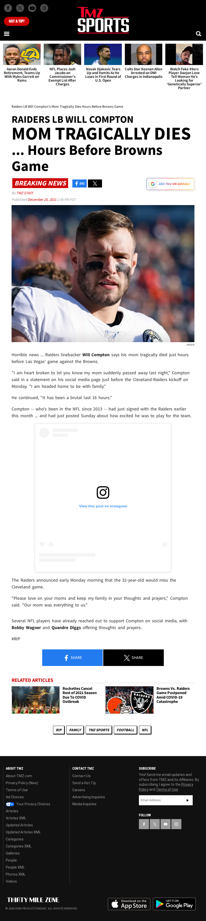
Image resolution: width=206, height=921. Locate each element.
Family (75, 729)
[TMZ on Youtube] (32, 8)
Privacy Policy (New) (22, 783)
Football (125, 729)
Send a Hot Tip (84, 783)
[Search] (199, 34)
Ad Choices (15, 797)
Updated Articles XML (23, 832)
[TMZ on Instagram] (44, 8)
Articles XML (16, 818)
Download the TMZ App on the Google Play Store (174, 904)
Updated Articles (19, 825)
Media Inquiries (84, 804)
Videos (11, 881)
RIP (59, 729)
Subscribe (188, 800)
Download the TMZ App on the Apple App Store (129, 904)
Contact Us (81, 776)
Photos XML (15, 874)
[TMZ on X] (20, 8)
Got (17, 21)
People (11, 860)
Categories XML (18, 846)
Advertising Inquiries (88, 797)
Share (76, 657)
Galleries (13, 853)
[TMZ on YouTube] (166, 824)
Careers (78, 790)
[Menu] (7, 34)
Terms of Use (17, 790)
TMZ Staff (24, 193)
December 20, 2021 (42, 199)
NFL (145, 729)
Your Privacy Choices (33, 804)
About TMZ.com (19, 776)
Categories (15, 839)
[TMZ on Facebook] (8, 8)
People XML (15, 867)
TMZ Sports (98, 729)
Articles (12, 811)
